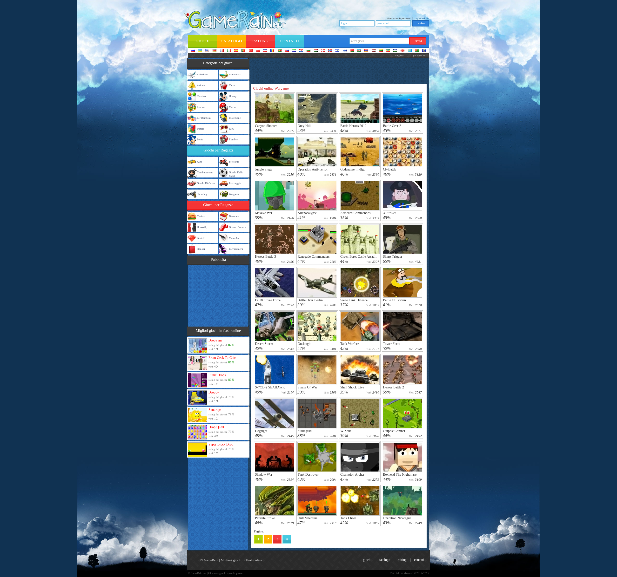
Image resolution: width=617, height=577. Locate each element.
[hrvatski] (301, 50)
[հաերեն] (366, 50)
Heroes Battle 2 (393, 387)
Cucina (201, 216)
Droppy (213, 392)
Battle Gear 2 (392, 126)
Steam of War (307, 387)
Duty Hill (304, 126)
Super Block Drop (220, 444)
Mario (232, 106)
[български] (308, 50)
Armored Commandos (355, 213)
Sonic (200, 139)
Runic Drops (217, 375)
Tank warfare (349, 344)
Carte (232, 85)
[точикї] (417, 50)
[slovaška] (286, 50)
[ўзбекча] (395, 50)
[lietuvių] (380, 50)
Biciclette (234, 161)
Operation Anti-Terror (313, 169)
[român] (272, 50)
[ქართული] (402, 50)
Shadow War (263, 474)
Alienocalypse (307, 213)
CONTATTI (419, 560)
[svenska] (337, 50)
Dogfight (261, 431)
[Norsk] (330, 50)
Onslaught (304, 344)
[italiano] (229, 50)
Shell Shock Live (352, 387)
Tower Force (391, 344)
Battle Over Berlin (310, 300)
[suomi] (344, 50)
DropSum (215, 340)
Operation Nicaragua (397, 518)
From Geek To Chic (222, 358)
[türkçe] (250, 50)
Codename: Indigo (352, 169)
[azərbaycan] (359, 50)
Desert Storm (264, 344)
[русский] (192, 50)
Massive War (263, 213)
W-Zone (345, 431)
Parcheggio (235, 183)
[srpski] (279, 50)
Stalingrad (305, 431)
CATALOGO (384, 560)
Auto (199, 161)
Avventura (235, 74)
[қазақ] (409, 50)
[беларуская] (351, 50)
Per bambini (204, 117)
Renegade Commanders (313, 256)
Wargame (234, 194)
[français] (221, 50)
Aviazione (202, 74)
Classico (201, 96)
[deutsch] (214, 50)
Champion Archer (352, 474)
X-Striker (389, 213)
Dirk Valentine (307, 518)
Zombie (233, 139)
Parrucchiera (236, 248)
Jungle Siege (263, 169)
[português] (243, 50)
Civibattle (389, 169)
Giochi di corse (206, 183)
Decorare (234, 216)
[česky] (265, 50)
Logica (201, 106)
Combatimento (205, 172)
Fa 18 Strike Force (268, 300)
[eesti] (388, 50)
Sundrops (214, 410)
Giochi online (419, 55)
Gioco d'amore (237, 227)
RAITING (402, 560)
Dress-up (202, 227)
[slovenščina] (294, 50)
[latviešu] (373, 50)
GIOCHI (367, 560)
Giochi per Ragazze (218, 205)
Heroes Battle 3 (265, 256)
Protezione (235, 117)
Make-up (234, 237)
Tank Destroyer (308, 474)
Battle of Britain (394, 300)
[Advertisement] (218, 295)
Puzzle (200, 128)
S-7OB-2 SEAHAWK (270, 387)
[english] (207, 50)
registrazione (422, 18)
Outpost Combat (394, 431)
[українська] (200, 50)
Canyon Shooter (266, 126)
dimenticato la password (398, 18)
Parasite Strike (265, 518)
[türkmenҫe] (424, 50)
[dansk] (323, 50)
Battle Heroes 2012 (353, 126)
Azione (201, 85)
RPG (231, 128)
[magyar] (315, 50)
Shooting (202, 194)
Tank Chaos (348, 518)
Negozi (201, 248)
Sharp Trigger (392, 256)
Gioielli (201, 237)
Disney (233, 96)
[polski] (258, 50)
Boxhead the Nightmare (399, 474)
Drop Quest (216, 427)
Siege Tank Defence (354, 300)
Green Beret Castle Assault (358, 256)
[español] (236, 50)
